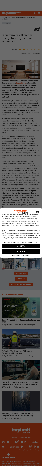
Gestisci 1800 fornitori (10, 242)
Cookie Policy (16, 255)
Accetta (21, 246)
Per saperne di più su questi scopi (27, 242)
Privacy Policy (25, 255)
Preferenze (21, 251)
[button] (37, 212)
